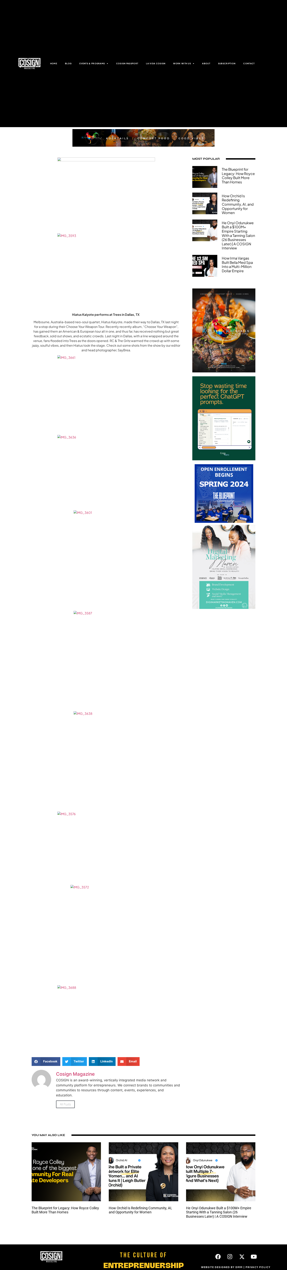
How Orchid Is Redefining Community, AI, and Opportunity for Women (238, 204)
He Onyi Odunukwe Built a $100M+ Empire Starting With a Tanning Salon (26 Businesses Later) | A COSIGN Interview (238, 235)
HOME (53, 63)
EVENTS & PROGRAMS (92, 63)
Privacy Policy (258, 1267)
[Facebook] (218, 1256)
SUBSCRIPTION (227, 63)
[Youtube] (253, 1256)
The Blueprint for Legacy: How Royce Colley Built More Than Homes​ (238, 175)
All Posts (65, 1104)
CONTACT (249, 63)
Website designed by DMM (222, 1267)
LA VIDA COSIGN (155, 63)
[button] (46, 1061)
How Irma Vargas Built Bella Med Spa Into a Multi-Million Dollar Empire (237, 264)
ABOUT (206, 63)
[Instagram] (230, 1256)
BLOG (68, 63)
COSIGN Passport (127, 63)
